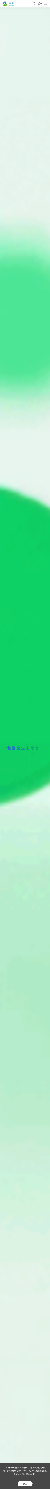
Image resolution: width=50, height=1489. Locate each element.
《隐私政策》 (30, 1474)
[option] (25, 748)
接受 (25, 1484)
